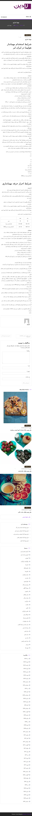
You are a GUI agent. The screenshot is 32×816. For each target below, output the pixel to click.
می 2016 (27, 785)
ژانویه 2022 (26, 678)
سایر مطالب (27, 35)
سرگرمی (27, 601)
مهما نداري (28, 39)
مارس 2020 (26, 698)
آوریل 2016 (26, 788)
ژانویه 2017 (26, 768)
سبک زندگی (26, 598)
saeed (25, 427)
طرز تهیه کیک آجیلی (24, 541)
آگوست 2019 (26, 711)
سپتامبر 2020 (26, 695)
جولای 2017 (26, 748)
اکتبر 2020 (26, 691)
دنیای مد (27, 578)
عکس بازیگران (25, 611)
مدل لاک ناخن (26, 628)
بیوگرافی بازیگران (25, 561)
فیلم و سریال (26, 618)
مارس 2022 (26, 672)
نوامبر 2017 (26, 735)
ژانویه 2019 (26, 715)
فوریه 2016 (26, 795)
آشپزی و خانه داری (25, 555)
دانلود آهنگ (26, 568)
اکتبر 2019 (26, 705)
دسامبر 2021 (26, 682)
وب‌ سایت (28, 377)
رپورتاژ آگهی (26, 588)
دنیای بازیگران (26, 574)
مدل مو (27, 638)
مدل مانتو (26, 634)
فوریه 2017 (26, 765)
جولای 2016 (26, 778)
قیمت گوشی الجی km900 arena (25, 336)
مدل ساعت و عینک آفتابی (23, 624)
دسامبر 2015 (26, 801)
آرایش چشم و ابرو (25, 551)
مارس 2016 (26, 791)
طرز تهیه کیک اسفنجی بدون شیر (22, 531)
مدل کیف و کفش (25, 641)
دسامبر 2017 (26, 731)
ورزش (27, 644)
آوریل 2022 (26, 668)
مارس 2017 (26, 761)
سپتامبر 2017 (26, 741)
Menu (27, 16)
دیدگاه (28, 351)
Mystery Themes (27, 814)
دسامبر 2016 (26, 771)
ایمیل (28, 371)
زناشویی (27, 591)
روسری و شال (26, 584)
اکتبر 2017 (26, 738)
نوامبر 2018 (26, 718)
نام (29, 366)
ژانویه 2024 (26, 665)
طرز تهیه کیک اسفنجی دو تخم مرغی (21, 534)
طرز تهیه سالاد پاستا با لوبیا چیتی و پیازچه (20, 430)
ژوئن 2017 (26, 751)
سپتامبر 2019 (26, 708)
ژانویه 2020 (26, 701)
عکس (27, 608)
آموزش (27, 558)
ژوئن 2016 (26, 781)
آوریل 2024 (26, 662)
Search (4, 17)
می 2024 (26, 658)
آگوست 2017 (26, 745)
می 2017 (27, 755)
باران (20, 37)
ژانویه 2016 (26, 798)
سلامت (27, 604)
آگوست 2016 (26, 775)
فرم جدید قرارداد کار (5, 336)
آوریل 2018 (26, 725)
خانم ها (27, 565)
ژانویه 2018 (26, 728)
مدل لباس (26, 631)
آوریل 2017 (26, 758)
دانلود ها (27, 571)
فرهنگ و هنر (26, 614)
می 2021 (27, 688)
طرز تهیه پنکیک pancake (24, 471)
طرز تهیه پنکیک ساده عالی (24, 512)
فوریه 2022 (26, 675)
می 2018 (27, 721)
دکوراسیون (26, 581)
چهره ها (27, 648)
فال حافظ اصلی (26, 517)
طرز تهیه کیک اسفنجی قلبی (23, 537)
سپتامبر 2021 (26, 685)
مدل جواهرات (26, 621)
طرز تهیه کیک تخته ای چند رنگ (22, 527)
